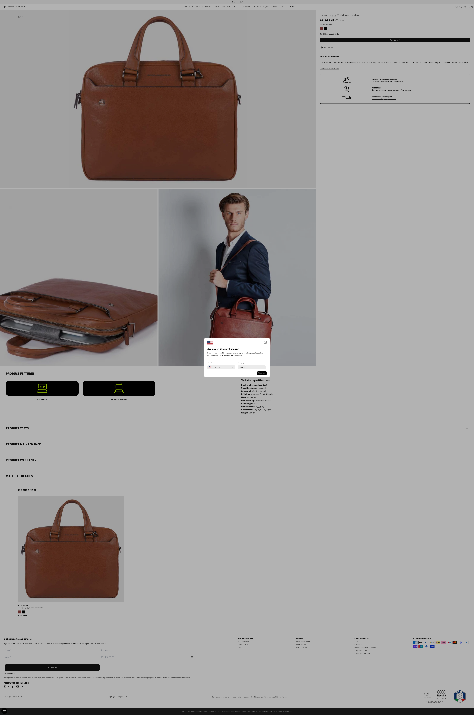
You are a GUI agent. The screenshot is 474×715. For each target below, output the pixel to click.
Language (241, 363)
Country (210, 363)
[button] (265, 342)
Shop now (262, 373)
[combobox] (215, 367)
